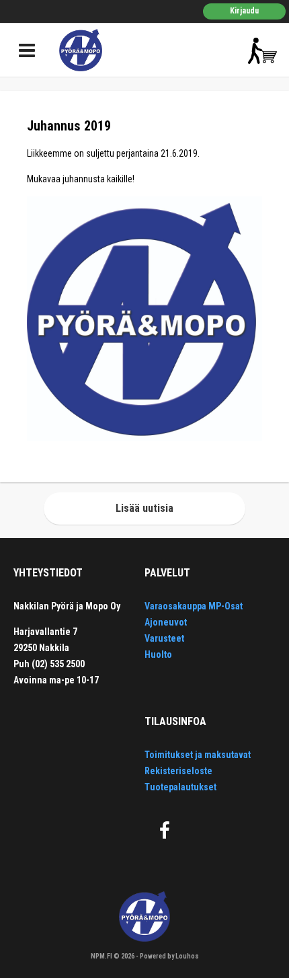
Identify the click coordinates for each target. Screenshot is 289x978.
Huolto (158, 654)
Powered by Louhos (169, 956)
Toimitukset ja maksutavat (197, 754)
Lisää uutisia (144, 508)
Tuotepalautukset (180, 787)
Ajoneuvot (165, 622)
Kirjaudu (244, 10)
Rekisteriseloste (178, 770)
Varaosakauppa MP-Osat (193, 606)
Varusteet (164, 638)
